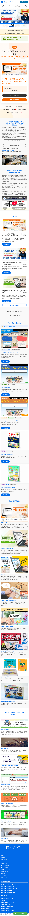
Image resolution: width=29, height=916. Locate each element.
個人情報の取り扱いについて (10, 913)
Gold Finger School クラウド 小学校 (9, 421)
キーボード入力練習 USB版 (7, 651)
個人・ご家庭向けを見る (15, 315)
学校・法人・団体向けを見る (15, 311)
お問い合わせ (24, 2)
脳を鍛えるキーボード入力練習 (8, 701)
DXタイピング (4, 574)
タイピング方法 (4, 748)
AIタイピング (4, 522)
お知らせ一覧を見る (14, 305)
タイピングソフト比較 (6, 821)
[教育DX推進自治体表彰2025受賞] (14, 16)
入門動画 (3, 873)
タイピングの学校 (5, 729)
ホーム (3, 6)
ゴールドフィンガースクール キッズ (9, 353)
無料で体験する (15, 145)
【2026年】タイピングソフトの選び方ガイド (11, 765)
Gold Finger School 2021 (7, 454)
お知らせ (3, 857)
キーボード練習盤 (5, 677)
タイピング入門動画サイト (7, 803)
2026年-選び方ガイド (5, 869)
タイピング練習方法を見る (15, 141)
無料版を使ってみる (5, 784)
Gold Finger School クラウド (8, 387)
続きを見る (6, 244)
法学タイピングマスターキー (7, 548)
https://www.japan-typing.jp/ (8, 150)
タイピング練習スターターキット (8, 600)
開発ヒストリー (4, 838)
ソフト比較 (3, 875)
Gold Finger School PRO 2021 (8, 487)
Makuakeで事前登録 (14, 99)
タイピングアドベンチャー (7, 626)
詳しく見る (5, 361)
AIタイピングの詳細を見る (14, 95)
